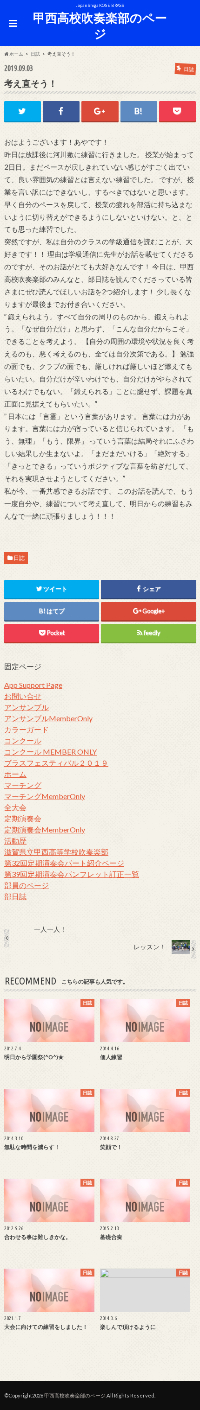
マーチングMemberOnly (44, 796)
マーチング (22, 785)
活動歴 (15, 840)
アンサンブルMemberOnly (48, 718)
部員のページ (26, 885)
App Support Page (33, 684)
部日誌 (15, 896)
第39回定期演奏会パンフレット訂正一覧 (71, 874)
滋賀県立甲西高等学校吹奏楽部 (56, 851)
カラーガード (26, 729)
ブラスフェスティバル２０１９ (56, 762)
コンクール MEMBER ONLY (50, 751)
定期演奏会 (22, 818)
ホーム (15, 773)
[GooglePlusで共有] (99, 111)
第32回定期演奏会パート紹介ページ (64, 862)
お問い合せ (22, 696)
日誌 (19, 557)
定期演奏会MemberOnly (44, 829)
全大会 (15, 807)
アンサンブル (26, 707)
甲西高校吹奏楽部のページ (100, 25)
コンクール (22, 740)
